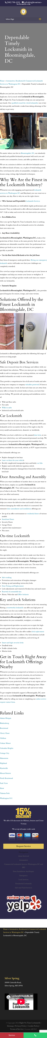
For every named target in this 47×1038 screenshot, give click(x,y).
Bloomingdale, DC (27, 153)
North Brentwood (6, 778)
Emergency (23, 875)
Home (2, 81)
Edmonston (4, 758)
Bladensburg (4, 723)
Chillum (3, 738)
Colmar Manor (5, 743)
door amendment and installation (19, 509)
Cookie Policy (33, 1026)
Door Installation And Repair (23, 871)
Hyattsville (4, 768)
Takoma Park (5, 793)
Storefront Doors (8, 519)
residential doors (33, 513)
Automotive (23, 860)
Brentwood (4, 728)
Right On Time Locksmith (29, 1023)
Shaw (2, 788)
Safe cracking (6, 577)
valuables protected (32, 384)
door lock (37, 435)
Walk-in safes (7, 407)
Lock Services (23, 879)
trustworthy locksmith (15, 607)
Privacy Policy (21, 1026)
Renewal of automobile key (11, 591)
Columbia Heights (6, 748)
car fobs (40, 463)
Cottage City (4, 753)
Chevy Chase (5, 733)
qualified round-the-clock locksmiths (25, 103)
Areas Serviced (23, 856)
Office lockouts (23, 594)
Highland (3, 763)
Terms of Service (17, 1029)
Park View (4, 783)
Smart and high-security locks (13, 642)
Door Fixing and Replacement (13, 586)
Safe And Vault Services (23, 888)
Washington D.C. (6, 798)
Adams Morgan (5, 718)
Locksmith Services (33, 201)
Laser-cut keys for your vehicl (12, 460)
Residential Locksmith (23, 883)
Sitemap (10, 1026)
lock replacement (38, 631)
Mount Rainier (5, 773)
